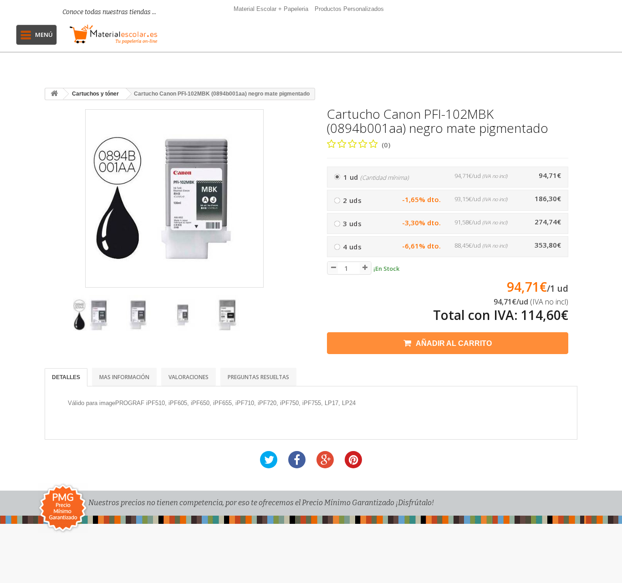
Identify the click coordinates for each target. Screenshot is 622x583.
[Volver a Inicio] (54, 94)
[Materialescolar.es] (113, 34)
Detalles (66, 377)
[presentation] (55, 319)
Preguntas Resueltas (258, 377)
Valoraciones (188, 377)
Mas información (124, 377)
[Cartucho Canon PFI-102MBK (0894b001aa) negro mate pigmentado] (93, 314)
